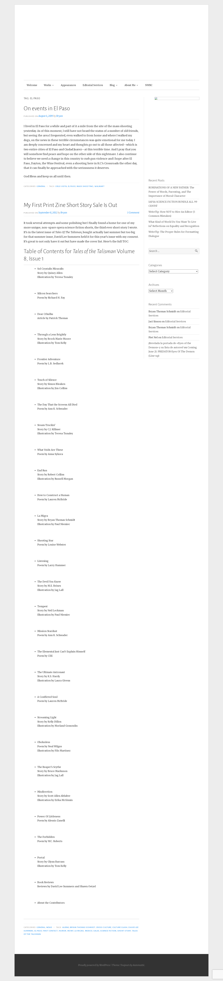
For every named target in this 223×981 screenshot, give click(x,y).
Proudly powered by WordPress (94, 965)
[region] (174, 131)
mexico (88, 931)
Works (47, 85)
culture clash (119, 927)
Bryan (59, 116)
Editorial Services (93, 85)
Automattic (139, 965)
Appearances (68, 85)
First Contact (50, 931)
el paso (72, 186)
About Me (130, 85)
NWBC (148, 85)
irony (70, 931)
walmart (100, 186)
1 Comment (133, 212)
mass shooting (85, 186)
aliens (65, 927)
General (41, 186)
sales (96, 931)
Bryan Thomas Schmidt (82, 927)
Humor (62, 931)
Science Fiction (108, 931)
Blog (112, 85)
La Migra (79, 931)
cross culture (103, 927)
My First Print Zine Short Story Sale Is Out (70, 205)
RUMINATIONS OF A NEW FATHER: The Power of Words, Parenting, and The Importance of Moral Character (171, 191)
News (49, 927)
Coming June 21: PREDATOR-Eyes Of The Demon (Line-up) (173, 351)
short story (124, 931)
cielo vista (61, 186)
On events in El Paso (47, 108)
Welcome (32, 85)
